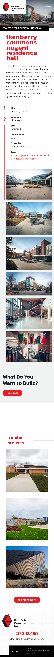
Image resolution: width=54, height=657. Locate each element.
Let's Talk (13, 393)
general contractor (29, 155)
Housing (36, 28)
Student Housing (28, 158)
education (15, 155)
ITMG (35, 653)
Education (24, 28)
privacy (28, 648)
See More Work (27, 600)
